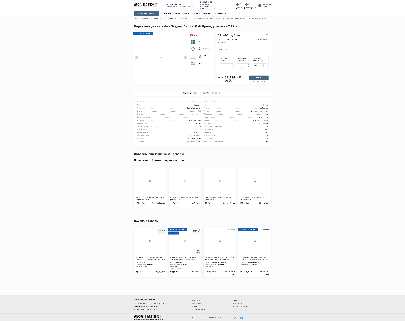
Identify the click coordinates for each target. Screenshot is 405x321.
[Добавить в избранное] (264, 34)
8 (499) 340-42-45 (207, 2)
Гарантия (206, 13)
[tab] (141, 161)
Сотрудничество (220, 13)
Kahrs (265, 105)
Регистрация (251, 8)
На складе (197, 102)
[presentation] (136, 57)
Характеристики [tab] (190, 93)
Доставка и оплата (240, 303)
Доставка (196, 13)
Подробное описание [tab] (211, 93)
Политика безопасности (199, 317)
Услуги (186, 13)
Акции (177, 13)
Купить (259, 77)
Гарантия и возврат (240, 306)
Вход (240, 8)
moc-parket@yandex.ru (148, 309)
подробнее (223, 49)
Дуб (199, 111)
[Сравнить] (267, 34)
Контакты (167, 13)
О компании (197, 303)
